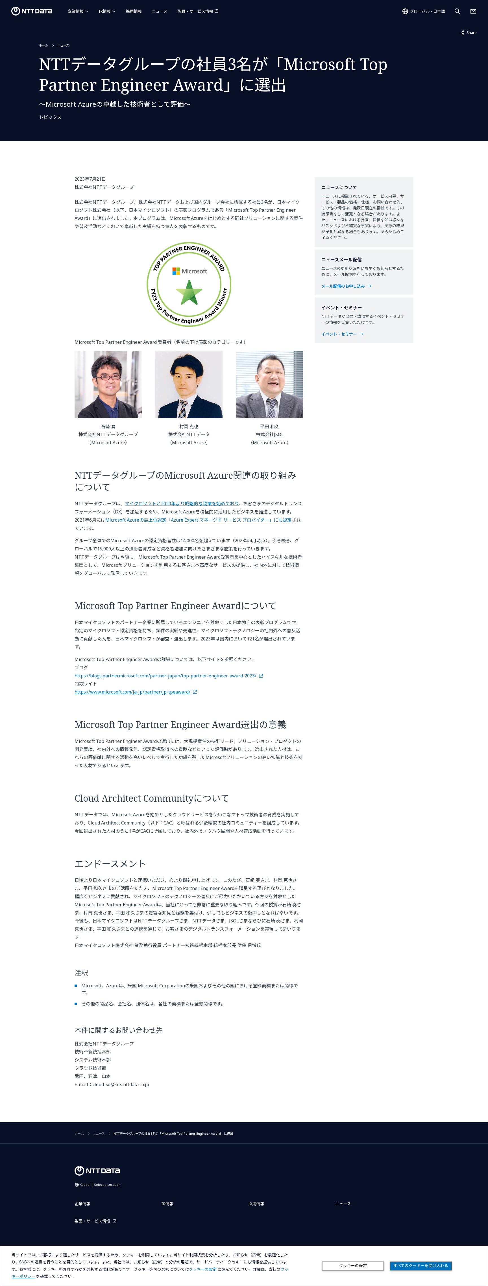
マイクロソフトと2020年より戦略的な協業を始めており (182, 503)
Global (100, 1184)
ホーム (43, 45)
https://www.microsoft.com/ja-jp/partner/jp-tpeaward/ (132, 692)
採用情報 (134, 11)
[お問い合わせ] (473, 11)
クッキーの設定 (353, 1265)
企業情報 (76, 11)
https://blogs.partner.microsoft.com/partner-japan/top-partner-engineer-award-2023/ (165, 676)
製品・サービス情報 (195, 11)
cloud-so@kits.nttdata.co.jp (121, 1084)
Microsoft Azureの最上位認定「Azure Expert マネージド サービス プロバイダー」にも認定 (198, 520)
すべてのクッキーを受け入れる (420, 1265)
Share (468, 32)
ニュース (159, 11)
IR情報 (105, 11)
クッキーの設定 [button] (203, 1269)
